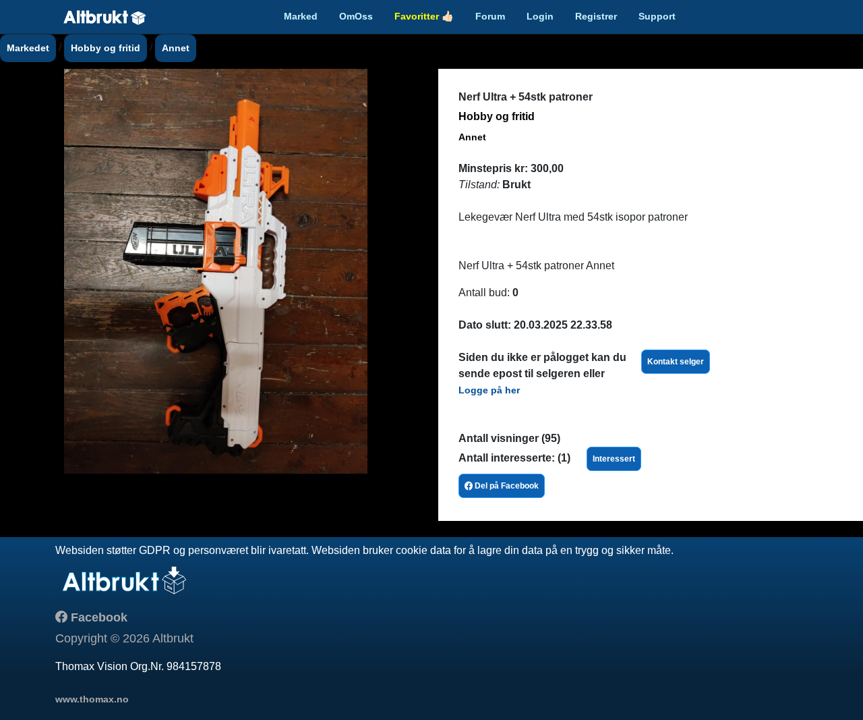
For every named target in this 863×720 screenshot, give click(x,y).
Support (657, 16)
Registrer (596, 16)
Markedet (28, 48)
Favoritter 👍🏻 (424, 16)
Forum (490, 16)
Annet (175, 48)
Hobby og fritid (105, 48)
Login (540, 16)
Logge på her (489, 390)
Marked (301, 16)
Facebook (97, 617)
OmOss (356, 16)
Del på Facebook (506, 486)
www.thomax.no (92, 699)
